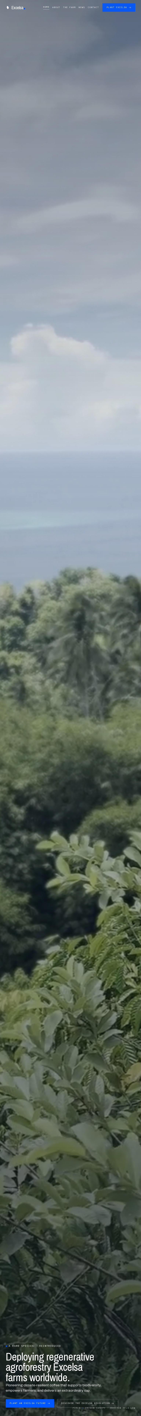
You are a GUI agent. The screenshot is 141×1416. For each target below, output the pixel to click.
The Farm (69, 7)
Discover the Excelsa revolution (85, 1403)
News (82, 7)
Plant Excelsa (117, 7)
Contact (93, 7)
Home (46, 7)
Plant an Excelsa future (28, 1403)
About (56, 7)
